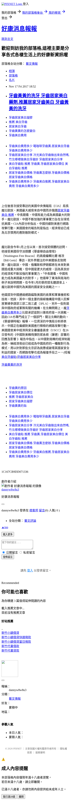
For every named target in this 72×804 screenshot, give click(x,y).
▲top (4, 527)
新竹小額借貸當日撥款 (16, 641)
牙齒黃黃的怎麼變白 (22, 130)
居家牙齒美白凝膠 (20, 401)
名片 (12, 80)
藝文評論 (30, 520)
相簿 (12, 71)
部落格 (13, 75)
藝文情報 (32, 63)
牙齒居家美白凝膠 (20, 117)
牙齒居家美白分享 (29, 356)
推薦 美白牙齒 (18, 122)
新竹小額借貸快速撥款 (16, 637)
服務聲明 (40, 752)
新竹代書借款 (10, 646)
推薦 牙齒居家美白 (21, 396)
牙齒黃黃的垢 (18, 405)
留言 (42, 510)
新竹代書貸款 (10, 650)
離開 (21, 796)
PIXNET (17, 748)
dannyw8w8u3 (10, 489)
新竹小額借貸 (10, 632)
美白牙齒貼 (8, 356)
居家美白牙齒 (18, 126)
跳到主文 (7, 39)
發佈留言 (8, 557)
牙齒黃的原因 (18, 388)
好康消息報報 (19, 28)
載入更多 (8, 534)
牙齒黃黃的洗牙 (11, 364)
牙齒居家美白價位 (20, 392)
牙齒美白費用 (18, 135)
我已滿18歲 (9, 796)
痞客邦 (33, 510)
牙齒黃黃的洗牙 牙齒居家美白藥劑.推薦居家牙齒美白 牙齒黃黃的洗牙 (39, 102)
